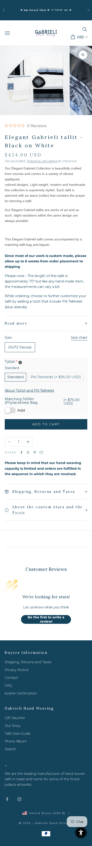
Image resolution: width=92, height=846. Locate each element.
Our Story (13, 726)
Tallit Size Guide (17, 733)
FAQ (8, 685)
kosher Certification (21, 693)
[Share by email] (41, 452)
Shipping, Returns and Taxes (28, 662)
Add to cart (46, 424)
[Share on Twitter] (28, 452)
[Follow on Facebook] (7, 799)
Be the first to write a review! (46, 619)
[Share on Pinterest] (35, 452)
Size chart (79, 337)
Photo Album (16, 741)
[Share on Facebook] (21, 452)
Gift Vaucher (15, 718)
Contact (11, 678)
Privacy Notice (17, 670)
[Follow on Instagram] (19, 799)
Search (10, 749)
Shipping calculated (42, 161)
